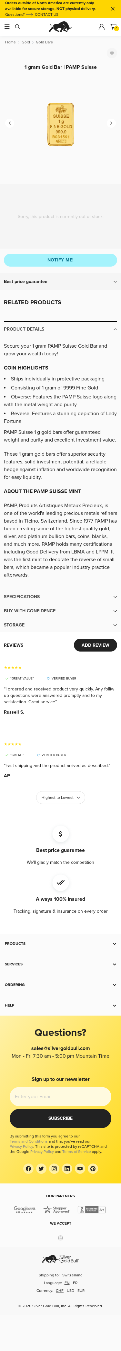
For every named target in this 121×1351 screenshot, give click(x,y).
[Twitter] (41, 1169)
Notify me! (60, 260)
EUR (81, 1290)
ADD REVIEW (95, 645)
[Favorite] (112, 53)
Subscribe (60, 1118)
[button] (60, 281)
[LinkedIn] (67, 1169)
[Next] (111, 123)
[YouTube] (80, 1169)
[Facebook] (28, 1169)
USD (70, 1290)
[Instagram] (54, 1169)
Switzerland (72, 1275)
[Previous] (9, 123)
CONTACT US (46, 14)
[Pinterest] (93, 1169)
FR (75, 1283)
